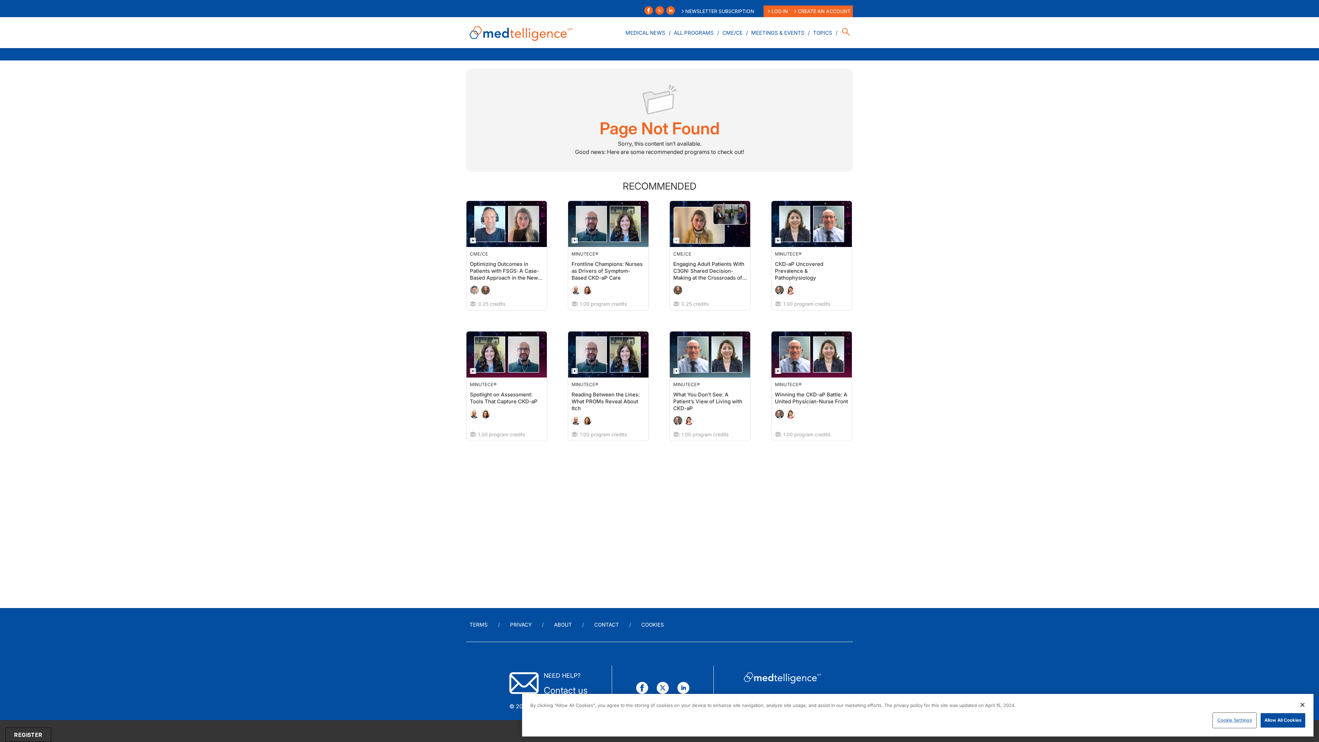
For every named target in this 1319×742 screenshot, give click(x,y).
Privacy (521, 624)
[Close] (1302, 704)
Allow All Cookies (1282, 720)
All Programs (694, 33)
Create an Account (824, 11)
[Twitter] (659, 10)
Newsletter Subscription (719, 11)
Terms (479, 624)
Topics (822, 33)
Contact (606, 624)
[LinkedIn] (670, 10)
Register (28, 734)
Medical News (645, 33)
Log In (779, 11)
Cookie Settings (1234, 720)
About (563, 624)
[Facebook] (648, 10)
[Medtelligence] (521, 32)
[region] (918, 715)
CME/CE (732, 33)
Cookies (652, 624)
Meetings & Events (777, 33)
